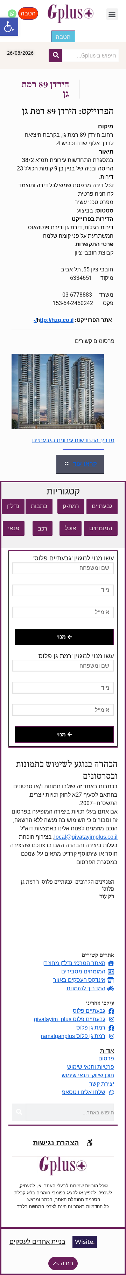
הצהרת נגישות (56, 1143)
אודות (107, 1050)
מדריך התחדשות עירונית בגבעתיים (73, 440)
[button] (9, 27)
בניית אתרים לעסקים (37, 1241)
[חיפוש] (55, 55)
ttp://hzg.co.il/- (54, 320)
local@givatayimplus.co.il (86, 837)
